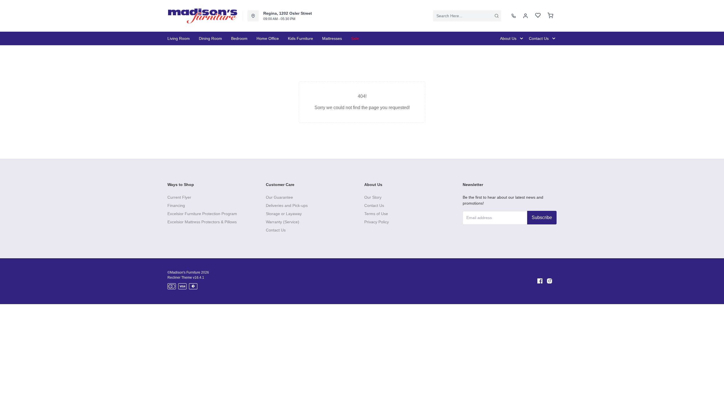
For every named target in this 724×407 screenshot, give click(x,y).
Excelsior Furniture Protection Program (202, 213)
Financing (176, 205)
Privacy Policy (376, 222)
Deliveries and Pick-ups (287, 205)
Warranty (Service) (282, 222)
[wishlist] (538, 16)
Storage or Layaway (284, 213)
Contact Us (276, 230)
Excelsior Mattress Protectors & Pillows (202, 222)
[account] (525, 16)
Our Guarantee (279, 197)
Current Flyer (179, 197)
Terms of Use (376, 213)
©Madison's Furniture (183, 272)
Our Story (373, 197)
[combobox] (467, 15)
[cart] (550, 15)
